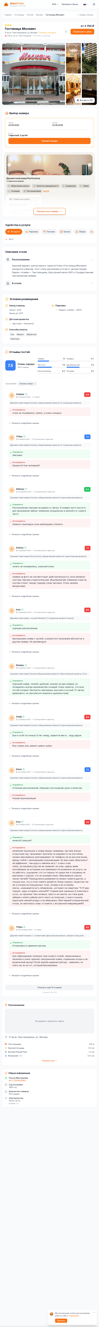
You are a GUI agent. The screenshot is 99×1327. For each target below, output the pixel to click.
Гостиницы (19, 15)
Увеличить (14, 100)
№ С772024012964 (17, 1080)
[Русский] (86, 4)
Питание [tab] (51, 232)
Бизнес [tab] (67, 232)
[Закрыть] (94, 1312)
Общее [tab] (82, 232)
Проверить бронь (70, 4)
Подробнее (73, 1316)
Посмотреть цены (82, 31)
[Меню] (94, 4)
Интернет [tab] (15, 232)
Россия (30, 15)
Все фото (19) (86, 100)
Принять (61, 1321)
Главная (7, 15)
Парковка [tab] (33, 232)
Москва (39, 15)
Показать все (48, 1061)
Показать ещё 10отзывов (49, 987)
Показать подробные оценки (25, 423)
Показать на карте (47, 32)
